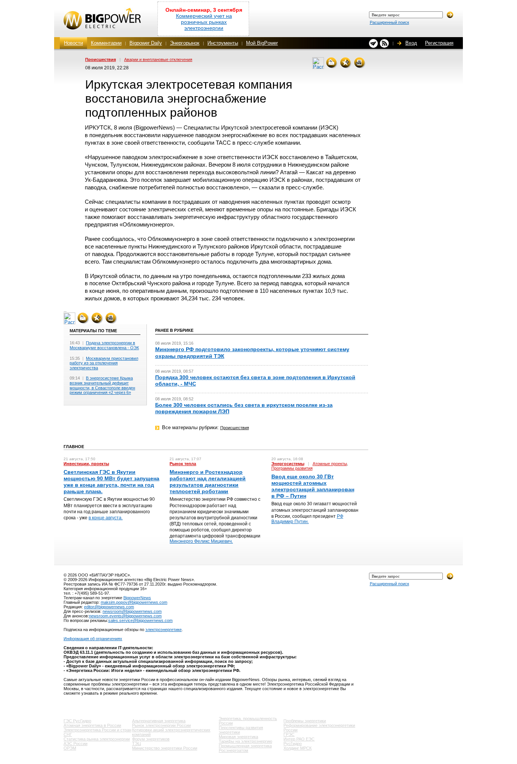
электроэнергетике (163, 629)
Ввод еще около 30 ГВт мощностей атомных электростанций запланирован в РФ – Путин (312, 486)
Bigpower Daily (145, 43)
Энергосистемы (287, 463)
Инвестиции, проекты (86, 463)
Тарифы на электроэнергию (245, 741)
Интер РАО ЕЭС (299, 739)
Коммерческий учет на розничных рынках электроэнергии (204, 22)
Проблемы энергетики (304, 721)
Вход (411, 43)
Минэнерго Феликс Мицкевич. (201, 541)
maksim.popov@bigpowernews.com (134, 602)
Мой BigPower (262, 43)
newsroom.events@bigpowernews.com (125, 616)
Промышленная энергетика (245, 746)
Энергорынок (184, 43)
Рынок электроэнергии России (161, 725)
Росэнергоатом (233, 750)
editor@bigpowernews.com (109, 607)
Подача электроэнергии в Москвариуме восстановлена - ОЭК (104, 345)
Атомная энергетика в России (92, 725)
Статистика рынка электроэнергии (97, 739)
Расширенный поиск (389, 22)
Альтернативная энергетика (158, 721)
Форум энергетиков (151, 739)
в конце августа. (106, 518)
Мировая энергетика (238, 736)
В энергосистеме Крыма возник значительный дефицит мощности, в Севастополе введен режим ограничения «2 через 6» (102, 385)
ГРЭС (288, 734)
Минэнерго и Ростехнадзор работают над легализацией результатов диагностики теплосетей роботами (208, 482)
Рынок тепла (183, 463)
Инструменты (222, 43)
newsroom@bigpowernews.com (132, 611)
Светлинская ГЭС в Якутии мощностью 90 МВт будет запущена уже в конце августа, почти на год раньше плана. (111, 482)
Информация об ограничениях (93, 638)
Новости (73, 43)
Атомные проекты (330, 463)
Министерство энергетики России (164, 748)
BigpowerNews (137, 597)
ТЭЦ (136, 743)
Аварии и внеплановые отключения (158, 59)
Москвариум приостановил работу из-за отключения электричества (104, 363)
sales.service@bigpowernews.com (140, 620)
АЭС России (75, 743)
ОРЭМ (70, 748)
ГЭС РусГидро (77, 721)
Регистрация (439, 43)
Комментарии (106, 43)
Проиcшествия (100, 59)
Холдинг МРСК (297, 748)
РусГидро (292, 743)
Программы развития (292, 468)
